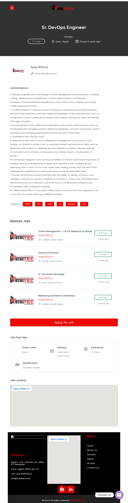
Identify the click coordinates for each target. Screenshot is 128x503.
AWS (27, 204)
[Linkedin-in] (71, 489)
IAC (84, 204)
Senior (25, 352)
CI (60, 204)
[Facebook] (62, 489)
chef (49, 204)
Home (90, 445)
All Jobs (91, 463)
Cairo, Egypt (62, 41)
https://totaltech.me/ (46, 73)
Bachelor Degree (31, 367)
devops (71, 204)
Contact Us (93, 467)
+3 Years (95, 352)
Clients (90, 459)
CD (38, 204)
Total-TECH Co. (78, 500)
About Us (92, 450)
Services (91, 454)
